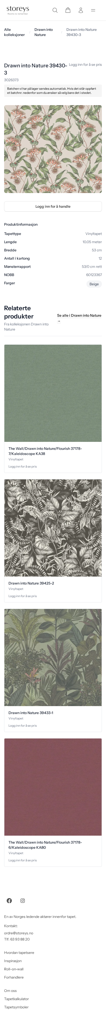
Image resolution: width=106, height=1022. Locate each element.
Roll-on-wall (13, 969)
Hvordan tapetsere (19, 952)
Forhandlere (14, 977)
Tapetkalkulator (16, 999)
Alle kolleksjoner (14, 32)
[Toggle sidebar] (93, 10)
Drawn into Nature (43, 32)
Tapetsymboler (16, 1007)
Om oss (10, 990)
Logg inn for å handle (53, 206)
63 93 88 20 (20, 939)
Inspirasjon (13, 961)
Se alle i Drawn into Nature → (79, 318)
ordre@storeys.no (18, 933)
